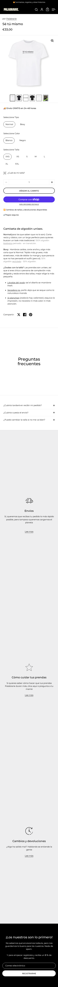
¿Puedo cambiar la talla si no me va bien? (24, 420)
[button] (52, 182)
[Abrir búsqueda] (36, 9)
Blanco (9, 140)
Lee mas (29, 531)
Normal (9, 124)
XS (17, 156)
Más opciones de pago (29, 204)
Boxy (22, 124)
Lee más (29, 695)
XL (7, 164)
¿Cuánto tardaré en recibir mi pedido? (22, 405)
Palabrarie (11, 19)
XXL (17, 164)
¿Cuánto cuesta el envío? (15, 412)
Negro (22, 140)
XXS (7, 156)
